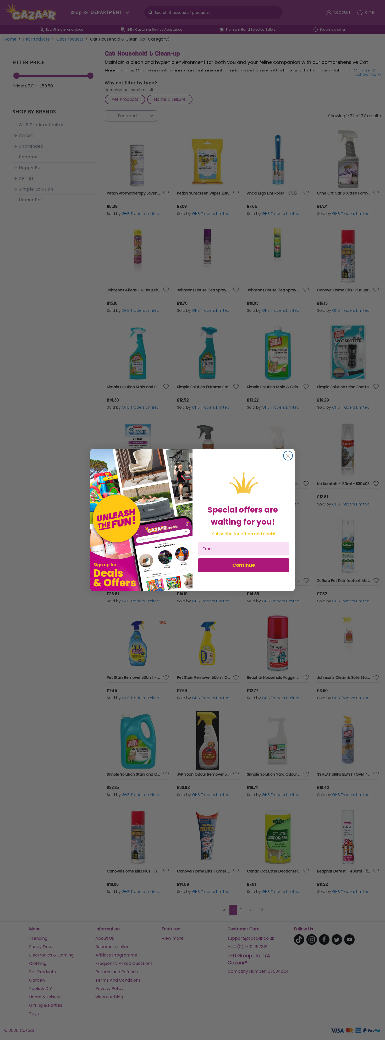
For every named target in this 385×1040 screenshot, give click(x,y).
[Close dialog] (288, 455)
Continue (243, 565)
